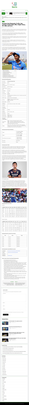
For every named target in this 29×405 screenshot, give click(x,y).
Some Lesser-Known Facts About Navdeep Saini (9, 77)
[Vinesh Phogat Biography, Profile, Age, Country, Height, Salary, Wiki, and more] (7, 14)
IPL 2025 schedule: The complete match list (8, 348)
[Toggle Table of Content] (15, 70)
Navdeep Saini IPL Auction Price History (8, 75)
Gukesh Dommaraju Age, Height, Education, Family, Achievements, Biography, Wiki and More (14, 351)
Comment (4, 293)
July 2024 (3, 363)
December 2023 (4, 374)
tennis (3, 397)
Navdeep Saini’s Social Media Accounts (8, 76)
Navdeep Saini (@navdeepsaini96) (13, 252)
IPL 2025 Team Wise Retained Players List (15, 326)
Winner (3, 400)
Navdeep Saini (10, 255)
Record (3, 391)
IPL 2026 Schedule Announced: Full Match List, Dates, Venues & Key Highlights (12, 346)
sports (3, 21)
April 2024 (3, 368)
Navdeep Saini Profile (6, 73)
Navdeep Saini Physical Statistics (7, 72)
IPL (2, 44)
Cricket (3, 380)
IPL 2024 (3, 385)
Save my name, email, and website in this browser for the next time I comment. (14, 312)
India (3, 383)
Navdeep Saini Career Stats (6, 74)
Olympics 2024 (4, 389)
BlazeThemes (22, 403)
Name (4, 302)
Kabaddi (3, 388)
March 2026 (3, 357)
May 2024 (3, 366)
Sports (14, 7)
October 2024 (4, 360)
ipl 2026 (3, 386)
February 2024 (4, 371)
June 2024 (3, 365)
